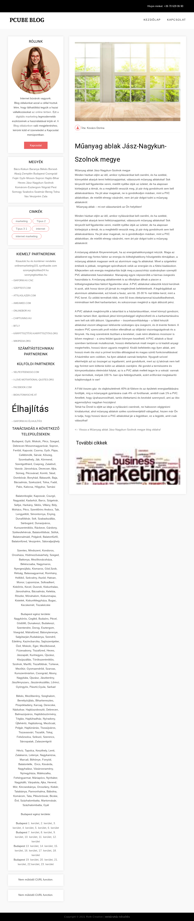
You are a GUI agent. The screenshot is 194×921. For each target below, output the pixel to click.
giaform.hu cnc (23, 280)
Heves (22, 182)
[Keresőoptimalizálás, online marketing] (27, 24)
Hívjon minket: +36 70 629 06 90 (165, 6)
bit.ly (16, 326)
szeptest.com (22, 288)
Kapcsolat (176, 19)
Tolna (56, 191)
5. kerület (40, 827)
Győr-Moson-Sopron (32, 178)
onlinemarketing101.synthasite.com (36, 265)
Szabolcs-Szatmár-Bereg (38, 191)
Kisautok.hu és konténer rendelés (36, 261)
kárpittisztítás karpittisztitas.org (35, 333)
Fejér (16, 178)
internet (40, 228)
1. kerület (33, 823)
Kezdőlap (152, 19)
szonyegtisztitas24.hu (36, 270)
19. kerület (32, 859)
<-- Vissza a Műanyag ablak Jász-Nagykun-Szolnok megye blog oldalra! (118, 429)
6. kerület (53, 827)
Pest (53, 187)
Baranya (34, 169)
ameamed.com (22, 303)
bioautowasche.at (25, 395)
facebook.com (22, 387)
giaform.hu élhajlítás (27, 421)
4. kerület (28, 827)
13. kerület (32, 845)
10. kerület (31, 836)
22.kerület (33, 864)
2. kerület (46, 823)
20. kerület (46, 859)
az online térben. (42, 111)
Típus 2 (41, 221)
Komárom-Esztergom (28, 187)
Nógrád (46, 187)
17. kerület (45, 850)
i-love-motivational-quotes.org (33, 379)
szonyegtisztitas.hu (35, 274)
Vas (26, 196)
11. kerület (45, 836)
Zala (44, 196)
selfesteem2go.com (26, 372)
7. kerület (33, 832)
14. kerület (46, 845)
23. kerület (47, 864)
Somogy (17, 191)
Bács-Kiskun (21, 169)
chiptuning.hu (22, 318)
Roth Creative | (108, 917)
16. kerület (30, 850)
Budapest (39, 173)
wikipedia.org (22, 341)
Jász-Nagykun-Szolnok (40, 182)
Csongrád (51, 173)
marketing (22, 221)
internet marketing (27, 236)
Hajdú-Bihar (52, 178)
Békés (44, 169)
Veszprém (35, 196)
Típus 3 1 (21, 228)
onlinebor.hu (22, 310)
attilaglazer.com (24, 295)
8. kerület (46, 832)
